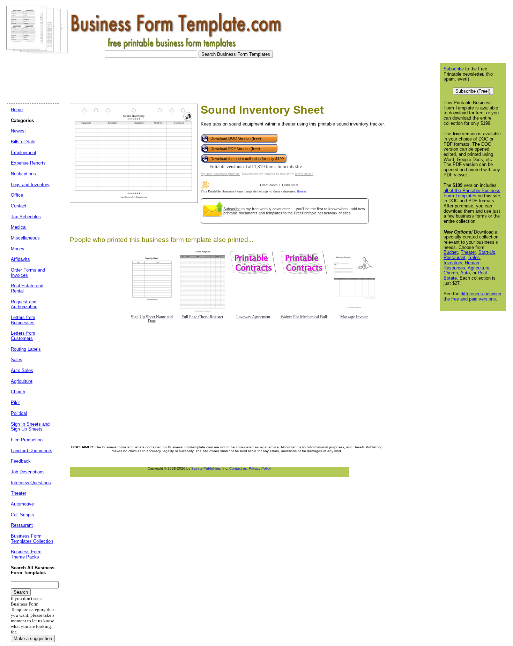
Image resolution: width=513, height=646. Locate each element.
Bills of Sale (23, 141)
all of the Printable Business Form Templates (472, 193)
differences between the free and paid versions (472, 296)
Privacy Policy (259, 468)
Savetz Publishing (205, 468)
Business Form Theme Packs (26, 554)
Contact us (238, 468)
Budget (451, 252)
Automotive (22, 504)
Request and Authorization (24, 304)
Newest (18, 131)
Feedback (21, 461)
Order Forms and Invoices (28, 272)
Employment (23, 152)
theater (301, 191)
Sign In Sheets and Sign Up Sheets (30, 426)
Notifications (23, 173)
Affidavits (20, 259)
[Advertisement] (130, 78)
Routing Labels (26, 349)
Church (451, 272)
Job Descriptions (28, 471)
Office (17, 195)
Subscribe (231, 209)
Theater (468, 252)
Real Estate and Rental (27, 288)
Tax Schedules (26, 216)
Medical (19, 227)
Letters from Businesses (23, 320)
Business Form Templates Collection (32, 538)
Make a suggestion (33, 638)
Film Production (27, 439)
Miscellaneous (25, 238)
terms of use (304, 174)
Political (19, 413)
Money (17, 248)
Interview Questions (31, 482)
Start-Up (486, 252)
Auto (465, 272)
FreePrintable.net (308, 213)
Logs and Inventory (30, 184)
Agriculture (478, 268)
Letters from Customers (23, 335)
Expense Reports (28, 163)
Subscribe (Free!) (472, 91)
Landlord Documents (31, 450)
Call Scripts (22, 514)
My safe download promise (220, 174)
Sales (474, 257)
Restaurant (455, 257)
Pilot (15, 402)
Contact (19, 205)
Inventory (453, 262)
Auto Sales (22, 370)
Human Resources (461, 265)
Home (17, 109)
